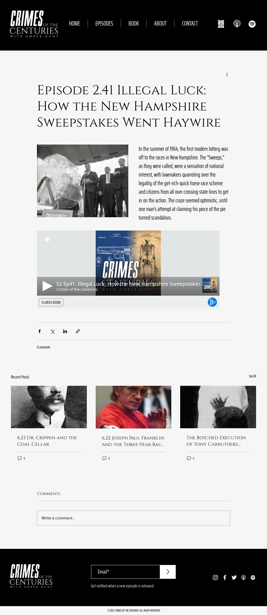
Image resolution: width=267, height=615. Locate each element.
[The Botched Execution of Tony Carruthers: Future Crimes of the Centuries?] (218, 407)
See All (252, 376)
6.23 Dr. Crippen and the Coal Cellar (47, 441)
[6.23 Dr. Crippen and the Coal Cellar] (49, 407)
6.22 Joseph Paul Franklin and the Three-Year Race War (133, 441)
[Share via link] (77, 331)
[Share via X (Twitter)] (52, 331)
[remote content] (133, 270)
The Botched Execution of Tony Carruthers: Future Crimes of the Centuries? (216, 441)
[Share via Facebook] (39, 331)
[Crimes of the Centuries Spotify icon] (252, 23)
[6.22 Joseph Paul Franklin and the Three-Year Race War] (134, 407)
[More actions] (227, 74)
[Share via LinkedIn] (65, 331)
